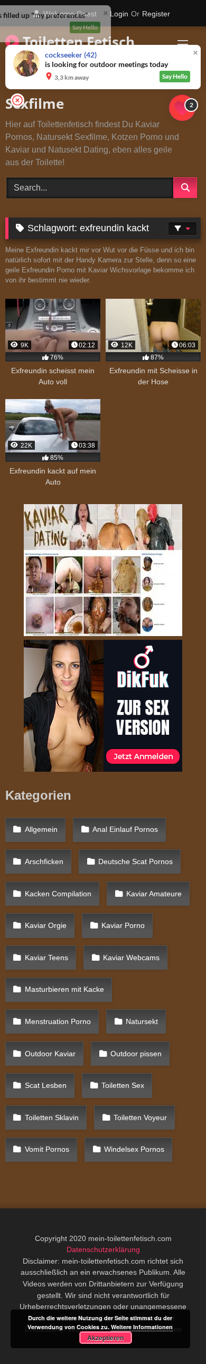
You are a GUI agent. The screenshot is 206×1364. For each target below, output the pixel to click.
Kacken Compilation (58, 893)
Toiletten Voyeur (140, 1117)
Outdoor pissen (136, 1053)
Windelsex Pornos (134, 1149)
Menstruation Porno (58, 1021)
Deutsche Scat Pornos (135, 861)
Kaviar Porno (123, 925)
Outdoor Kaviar (50, 1053)
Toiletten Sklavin (52, 1117)
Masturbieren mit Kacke (64, 989)
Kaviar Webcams (131, 957)
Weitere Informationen (142, 1327)
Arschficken (44, 861)
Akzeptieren (105, 1337)
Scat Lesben (46, 1085)
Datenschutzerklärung (103, 1249)
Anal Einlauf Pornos (125, 829)
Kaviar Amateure (154, 893)
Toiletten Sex (122, 1085)
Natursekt (142, 1021)
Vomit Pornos (47, 1149)
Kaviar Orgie (46, 925)
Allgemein (41, 829)
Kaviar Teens (46, 957)
